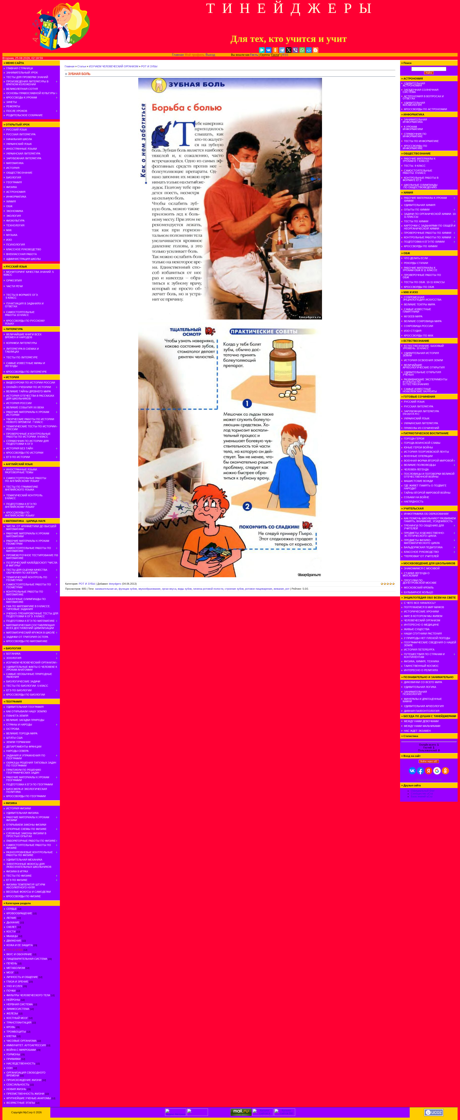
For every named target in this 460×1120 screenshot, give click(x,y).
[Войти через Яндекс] (428, 770)
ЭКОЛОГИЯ (13, 215)
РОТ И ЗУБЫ (14, 949)
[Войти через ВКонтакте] (412, 770)
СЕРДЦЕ (11, 908)
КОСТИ (11, 931)
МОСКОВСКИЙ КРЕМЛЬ (419, 587)
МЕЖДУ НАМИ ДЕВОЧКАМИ (421, 721)
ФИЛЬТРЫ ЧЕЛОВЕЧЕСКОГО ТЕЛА (28, 995)
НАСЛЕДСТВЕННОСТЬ (20, 1063)
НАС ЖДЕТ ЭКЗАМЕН (417, 730)
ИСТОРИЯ (12, 167)
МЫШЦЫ (12, 936)
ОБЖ (9, 206)
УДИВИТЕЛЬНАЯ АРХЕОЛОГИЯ (424, 706)
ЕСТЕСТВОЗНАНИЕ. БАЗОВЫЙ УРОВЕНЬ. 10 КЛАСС (422, 347)
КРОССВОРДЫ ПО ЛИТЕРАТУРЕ (26, 371)
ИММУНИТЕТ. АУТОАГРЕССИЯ (26, 1045)
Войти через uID (428, 761)
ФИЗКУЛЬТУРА (15, 220)
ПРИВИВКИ (13, 1058)
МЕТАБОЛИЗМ (15, 967)
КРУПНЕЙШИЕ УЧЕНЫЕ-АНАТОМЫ (28, 1098)
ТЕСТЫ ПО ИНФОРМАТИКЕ (421, 141)
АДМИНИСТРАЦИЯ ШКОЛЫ (23, 258)
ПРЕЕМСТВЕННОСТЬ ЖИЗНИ (25, 1093)
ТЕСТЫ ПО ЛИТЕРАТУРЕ (22, 357)
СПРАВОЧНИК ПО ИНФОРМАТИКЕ (413, 135)
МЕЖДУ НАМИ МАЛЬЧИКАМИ (422, 726)
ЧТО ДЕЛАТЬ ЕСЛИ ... (417, 258)
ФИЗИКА (11, 187)
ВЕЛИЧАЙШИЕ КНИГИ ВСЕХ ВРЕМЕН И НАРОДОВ (22, 336)
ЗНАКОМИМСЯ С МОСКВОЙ (422, 568)
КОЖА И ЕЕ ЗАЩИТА (19, 945)
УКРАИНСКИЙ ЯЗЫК (19, 144)
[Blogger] (315, 50)
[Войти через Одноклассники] (445, 770)
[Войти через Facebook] (420, 770)
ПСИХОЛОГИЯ (15, 244)
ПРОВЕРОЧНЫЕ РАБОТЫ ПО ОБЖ (421, 276)
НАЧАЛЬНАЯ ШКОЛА (19, 139)
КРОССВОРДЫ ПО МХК (418, 335)
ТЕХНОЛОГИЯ (15, 225)
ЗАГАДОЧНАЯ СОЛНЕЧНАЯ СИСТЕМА (419, 90)
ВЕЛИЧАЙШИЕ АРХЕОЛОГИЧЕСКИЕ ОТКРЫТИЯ (423, 366)
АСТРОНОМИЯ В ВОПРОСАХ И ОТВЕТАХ (422, 97)
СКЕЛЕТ (11, 927)
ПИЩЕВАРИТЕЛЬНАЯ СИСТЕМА (26, 958)
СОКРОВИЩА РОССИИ (418, 326)
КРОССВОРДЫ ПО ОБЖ (419, 287)
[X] (289, 50)
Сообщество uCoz (422, 793)
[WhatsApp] (302, 50)
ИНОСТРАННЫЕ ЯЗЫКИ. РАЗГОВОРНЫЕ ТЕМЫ (21, 471)
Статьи (81, 66)
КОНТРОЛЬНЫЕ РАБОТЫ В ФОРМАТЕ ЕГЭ (419, 179)
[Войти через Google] (437, 771)
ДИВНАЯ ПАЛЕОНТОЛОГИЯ (421, 710)
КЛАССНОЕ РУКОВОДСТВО (23, 249)
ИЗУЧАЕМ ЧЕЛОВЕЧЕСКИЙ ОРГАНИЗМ (113, 66)
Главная (178, 55)
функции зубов (128, 588)
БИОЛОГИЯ (13, 177)
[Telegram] (282, 50)
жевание (279, 588)
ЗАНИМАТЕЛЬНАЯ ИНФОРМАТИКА (414, 120)
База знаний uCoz (422, 796)
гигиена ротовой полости (208, 588)
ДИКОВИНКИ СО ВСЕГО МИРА (423, 682)
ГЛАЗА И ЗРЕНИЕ (17, 981)
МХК (9, 230)
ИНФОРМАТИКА (16, 196)
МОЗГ (10, 972)
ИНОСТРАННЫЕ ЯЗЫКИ (21, 148)
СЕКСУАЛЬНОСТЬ (17, 1084)
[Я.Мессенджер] (262, 50)
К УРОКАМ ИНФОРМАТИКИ (412, 128)
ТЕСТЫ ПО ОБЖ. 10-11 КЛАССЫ (424, 282)
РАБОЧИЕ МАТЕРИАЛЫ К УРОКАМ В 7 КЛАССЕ (418, 159)
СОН (9, 1068)
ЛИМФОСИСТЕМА (17, 1008)
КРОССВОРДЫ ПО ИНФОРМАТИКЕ (414, 147)
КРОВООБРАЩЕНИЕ (19, 913)
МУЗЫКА (11, 235)
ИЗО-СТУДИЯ (412, 330)
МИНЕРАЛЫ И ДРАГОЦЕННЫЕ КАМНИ (421, 700)
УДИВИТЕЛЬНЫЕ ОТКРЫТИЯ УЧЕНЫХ (421, 373)
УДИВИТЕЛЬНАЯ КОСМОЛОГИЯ (413, 103)
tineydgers (115, 583)
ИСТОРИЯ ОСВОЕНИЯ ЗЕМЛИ (423, 360)
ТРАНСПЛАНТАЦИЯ (18, 1022)
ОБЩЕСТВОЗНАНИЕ (19, 172)
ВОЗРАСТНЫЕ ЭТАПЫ (20, 1102)
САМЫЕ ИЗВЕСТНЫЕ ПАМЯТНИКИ (416, 310)
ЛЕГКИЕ (11, 917)
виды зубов (185, 588)
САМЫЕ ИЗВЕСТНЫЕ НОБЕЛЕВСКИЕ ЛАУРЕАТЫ (419, 390)
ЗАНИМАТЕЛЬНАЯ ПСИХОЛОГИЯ (414, 693)
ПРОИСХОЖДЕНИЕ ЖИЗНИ (23, 1080)
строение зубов (234, 588)
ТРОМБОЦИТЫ (16, 1031)
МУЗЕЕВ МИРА (413, 316)
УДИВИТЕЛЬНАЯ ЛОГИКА (420, 687)
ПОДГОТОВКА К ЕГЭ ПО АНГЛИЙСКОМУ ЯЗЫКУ (20, 505)
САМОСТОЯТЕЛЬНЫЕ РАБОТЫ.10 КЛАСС (19, 313)
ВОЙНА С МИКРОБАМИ (21, 1049)
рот (287, 588)
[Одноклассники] (275, 50)
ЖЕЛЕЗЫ (12, 1013)
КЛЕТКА (11, 1036)
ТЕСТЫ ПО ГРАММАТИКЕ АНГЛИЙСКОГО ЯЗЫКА (21, 488)
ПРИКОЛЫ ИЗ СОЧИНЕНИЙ (421, 428)
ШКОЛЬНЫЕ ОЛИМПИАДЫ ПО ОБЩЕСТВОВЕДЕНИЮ (419, 186)
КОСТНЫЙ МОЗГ (17, 1018)
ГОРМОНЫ (13, 1054)
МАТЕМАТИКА (14, 163)
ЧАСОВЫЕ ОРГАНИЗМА (21, 1040)
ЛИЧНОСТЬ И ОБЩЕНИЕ (22, 977)
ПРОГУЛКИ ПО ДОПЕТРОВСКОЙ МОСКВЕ (419, 581)
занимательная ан (106, 588)
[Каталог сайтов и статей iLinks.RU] (262, 1115)
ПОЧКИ (11, 990)
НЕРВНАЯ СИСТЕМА (19, 1004)
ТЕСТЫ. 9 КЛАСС (415, 165)
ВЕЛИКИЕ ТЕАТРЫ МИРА (419, 304)
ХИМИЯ (11, 201)
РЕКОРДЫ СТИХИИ (416, 263)
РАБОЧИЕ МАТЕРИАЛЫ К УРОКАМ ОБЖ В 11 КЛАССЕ (419, 269)
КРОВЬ (10, 1027)
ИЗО (9, 239)
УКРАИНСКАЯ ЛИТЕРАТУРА (23, 153)
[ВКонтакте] (268, 50)
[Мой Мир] (309, 50)
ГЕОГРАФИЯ (14, 182)
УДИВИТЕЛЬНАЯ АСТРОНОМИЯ (413, 84)
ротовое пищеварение (258, 588)
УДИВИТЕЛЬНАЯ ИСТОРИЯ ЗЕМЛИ (420, 354)
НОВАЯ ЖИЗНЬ (16, 1089)
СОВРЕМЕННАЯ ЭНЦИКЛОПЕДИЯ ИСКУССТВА (421, 298)
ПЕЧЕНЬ (11, 963)
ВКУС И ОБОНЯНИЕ (19, 954)
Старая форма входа (429, 779)
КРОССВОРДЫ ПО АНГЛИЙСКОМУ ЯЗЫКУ (19, 514)
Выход (210, 55)
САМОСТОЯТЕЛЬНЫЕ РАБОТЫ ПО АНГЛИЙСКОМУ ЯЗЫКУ (25, 479)
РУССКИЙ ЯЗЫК (16, 129)
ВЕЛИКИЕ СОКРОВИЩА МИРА (423, 321)
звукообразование (149, 588)
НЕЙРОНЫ (13, 999)
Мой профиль (195, 55)
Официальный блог (423, 790)
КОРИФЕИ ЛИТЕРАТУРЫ (21, 343)
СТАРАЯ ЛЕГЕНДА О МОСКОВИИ (415, 574)
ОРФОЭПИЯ (14, 280)
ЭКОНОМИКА (14, 211)
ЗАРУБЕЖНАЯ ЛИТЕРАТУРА (23, 158)
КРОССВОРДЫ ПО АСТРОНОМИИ (425, 109)
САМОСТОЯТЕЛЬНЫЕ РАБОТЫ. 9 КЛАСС (416, 171)
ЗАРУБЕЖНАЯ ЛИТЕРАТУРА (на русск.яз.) (420, 412)
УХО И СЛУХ (14, 986)
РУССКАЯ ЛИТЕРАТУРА (20, 134)
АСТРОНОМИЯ (15, 191)
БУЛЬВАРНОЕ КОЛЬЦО (418, 592)
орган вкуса (169, 588)
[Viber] (295, 50)
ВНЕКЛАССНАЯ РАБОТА (21, 254)
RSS (285, 55)
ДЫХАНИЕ (12, 922)
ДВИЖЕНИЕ (13, 940)
